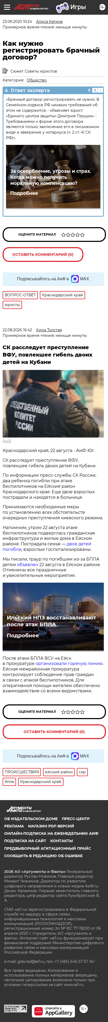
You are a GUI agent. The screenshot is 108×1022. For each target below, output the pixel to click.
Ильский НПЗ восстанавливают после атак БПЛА (51, 621)
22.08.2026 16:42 (17, 330)
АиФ (7, 441)
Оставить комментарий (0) (42, 254)
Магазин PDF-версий (51, 826)
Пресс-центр (76, 818)
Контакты (61, 840)
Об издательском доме (31, 818)
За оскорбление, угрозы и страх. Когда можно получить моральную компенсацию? (50, 177)
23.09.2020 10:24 (17, 21)
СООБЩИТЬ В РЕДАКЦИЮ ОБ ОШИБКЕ (43, 855)
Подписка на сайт (25, 840)
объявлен (28, 564)
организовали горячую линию (69, 663)
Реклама (14, 826)
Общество (37, 80)
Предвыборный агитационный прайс (47, 848)
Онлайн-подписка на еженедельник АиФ (51, 833)
